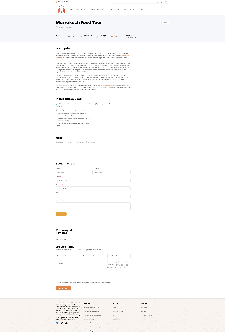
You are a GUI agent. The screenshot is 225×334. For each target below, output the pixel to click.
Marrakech (66, 60)
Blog (124, 9)
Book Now (61, 214)
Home (71, 9)
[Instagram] (62, 323)
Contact (143, 9)
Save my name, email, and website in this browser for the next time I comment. (85, 283)
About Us (133, 9)
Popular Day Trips (114, 9)
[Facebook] (57, 323)
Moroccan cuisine (106, 85)
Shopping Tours (82, 9)
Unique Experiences (97, 9)
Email (58, 177)
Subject (58, 201)
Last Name (97, 169)
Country (59, 185)
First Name (59, 169)
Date (58, 193)
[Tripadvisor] (66, 323)
